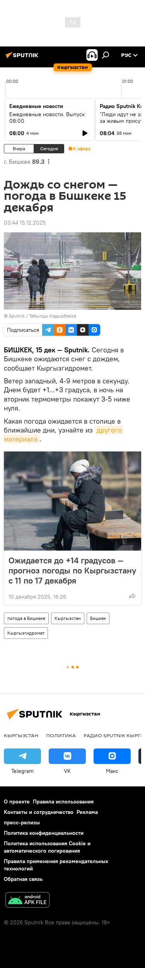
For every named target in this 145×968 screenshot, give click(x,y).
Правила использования (63, 801)
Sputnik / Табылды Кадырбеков (42, 316)
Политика (61, 735)
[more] (132, 596)
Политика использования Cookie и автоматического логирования (47, 847)
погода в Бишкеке (26, 618)
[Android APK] (27, 901)
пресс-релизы (22, 822)
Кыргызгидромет (25, 633)
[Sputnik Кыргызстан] (23, 58)
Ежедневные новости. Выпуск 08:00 (47, 117)
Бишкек (98, 618)
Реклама (87, 811)
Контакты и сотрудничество (38, 811)
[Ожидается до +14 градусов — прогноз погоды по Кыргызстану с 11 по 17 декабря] (72, 501)
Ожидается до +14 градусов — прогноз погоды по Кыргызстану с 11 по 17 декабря (72, 570)
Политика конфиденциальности (44, 832)
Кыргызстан (68, 618)
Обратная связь (23, 878)
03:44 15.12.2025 (25, 222)
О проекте (17, 801)
